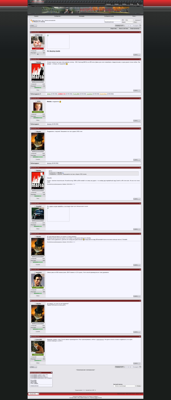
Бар (43, 20)
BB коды (32, 380)
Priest (38, 90)
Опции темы (114, 28)
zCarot (95, 397)
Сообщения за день (109, 16)
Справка (36, 16)
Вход (131, 4)
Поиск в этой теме (123, 28)
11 (128, 25)
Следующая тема (90, 369)
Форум (116, 4)
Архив (137, 393)
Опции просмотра (134, 28)
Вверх (141, 393)
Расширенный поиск (109, 21)
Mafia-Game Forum (36, 20)
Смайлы (32, 381)
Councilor (38, 159)
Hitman (37, 120)
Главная (108, 4)
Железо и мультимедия (50, 20)
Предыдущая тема (81, 369)
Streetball (38, 206)
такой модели (100, 339)
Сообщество (57, 16)
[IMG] (32, 382)
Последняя (136, 25)
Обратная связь (121, 393)
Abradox (38, 131)
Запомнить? (138, 20)
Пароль (123, 22)
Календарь (81, 16)
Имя (123, 19)
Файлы (124, 4)
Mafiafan (38, 62)
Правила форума (34, 385)
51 (130, 25)
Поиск (134, 16)
